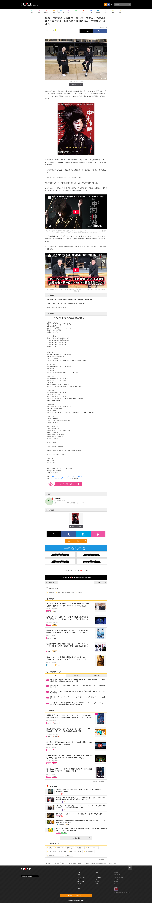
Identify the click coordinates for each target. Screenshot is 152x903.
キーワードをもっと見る (98, 859)
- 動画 (96, 872)
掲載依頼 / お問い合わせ (119, 877)
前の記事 (51, 583)
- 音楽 (78, 872)
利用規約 (116, 881)
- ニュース (97, 875)
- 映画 (78, 888)
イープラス (48, 863)
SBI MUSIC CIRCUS (75, 851)
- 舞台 (78, 875)
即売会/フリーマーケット (56, 855)
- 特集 (96, 883)
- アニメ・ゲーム (81, 881)
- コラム (97, 881)
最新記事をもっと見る (98, 781)
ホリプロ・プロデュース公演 (66, 592)
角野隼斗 (69, 855)
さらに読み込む (76, 838)
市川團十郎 (60, 848)
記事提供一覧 (117, 875)
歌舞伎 (51, 848)
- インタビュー (98, 877)
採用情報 (116, 879)
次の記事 (100, 583)
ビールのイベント (92, 848)
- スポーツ (79, 886)
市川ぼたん (80, 848)
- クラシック (80, 879)
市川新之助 (70, 848)
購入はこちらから (68, 484)
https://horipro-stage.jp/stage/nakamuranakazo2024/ (67, 477)
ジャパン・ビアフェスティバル (57, 851)
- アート (79, 883)
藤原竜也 (51, 592)
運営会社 (116, 872)
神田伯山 (80, 592)
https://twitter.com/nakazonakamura (61, 479)
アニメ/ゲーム (89, 851)
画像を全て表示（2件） (77, 84)
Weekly (76, 675)
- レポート (97, 879)
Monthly (96, 675)
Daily (55, 675)
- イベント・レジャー (82, 877)
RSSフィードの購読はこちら (77, 541)
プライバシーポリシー (119, 883)
